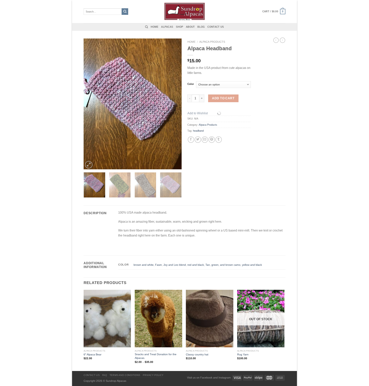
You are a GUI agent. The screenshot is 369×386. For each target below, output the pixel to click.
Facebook (206, 377)
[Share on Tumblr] (218, 139)
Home (154, 26)
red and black (195, 264)
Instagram (225, 377)
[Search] (146, 27)
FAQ (104, 375)
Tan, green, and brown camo (222, 264)
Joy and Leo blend (174, 264)
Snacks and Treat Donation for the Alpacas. (155, 356)
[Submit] (125, 11)
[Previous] (90, 104)
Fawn (158, 264)
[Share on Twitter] (198, 139)
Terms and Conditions (125, 375)
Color (190, 84)
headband (198, 130)
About (190, 26)
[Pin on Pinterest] (212, 139)
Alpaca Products (212, 41)
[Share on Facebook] (191, 139)
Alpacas (167, 26)
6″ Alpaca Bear (92, 354)
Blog (201, 26)
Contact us (215, 26)
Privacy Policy (153, 375)
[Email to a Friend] (205, 139)
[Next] (174, 104)
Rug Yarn (242, 354)
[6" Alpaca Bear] (107, 319)
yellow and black (252, 264)
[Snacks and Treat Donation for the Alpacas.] (158, 319)
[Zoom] (88, 165)
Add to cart (223, 98)
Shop (179, 26)
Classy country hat (197, 354)
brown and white (144, 264)
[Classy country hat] (209, 319)
